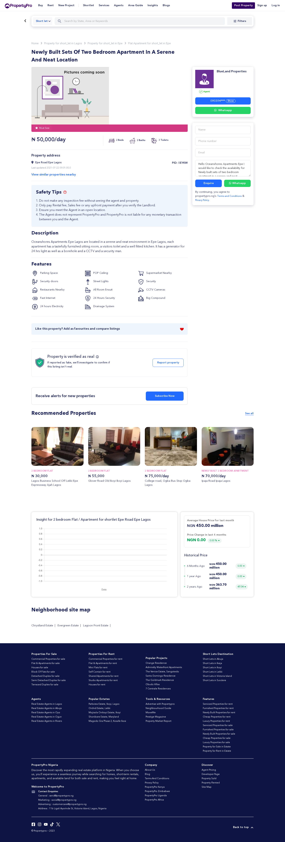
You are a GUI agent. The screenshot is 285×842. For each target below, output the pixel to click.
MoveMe (151, 712)
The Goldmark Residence (160, 680)
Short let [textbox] (42, 21)
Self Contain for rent (100, 672)
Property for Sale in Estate (217, 747)
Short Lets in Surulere (214, 680)
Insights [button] (153, 5)
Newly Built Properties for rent (219, 712)
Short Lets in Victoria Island (217, 676)
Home (35, 43)
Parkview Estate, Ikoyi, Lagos (104, 704)
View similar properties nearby (53, 174)
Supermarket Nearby (158, 273)
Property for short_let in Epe (105, 43)
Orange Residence (156, 663)
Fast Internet (47, 298)
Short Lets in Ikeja (212, 663)
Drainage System (103, 306)
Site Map (207, 787)
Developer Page (211, 774)
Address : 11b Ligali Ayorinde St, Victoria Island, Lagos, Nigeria (72, 808)
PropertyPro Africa (154, 800)
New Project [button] (66, 5)
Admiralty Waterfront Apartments (164, 667)
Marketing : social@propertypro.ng (57, 800)
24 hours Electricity (51, 306)
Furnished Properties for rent (218, 708)
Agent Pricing (209, 770)
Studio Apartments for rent (103, 680)
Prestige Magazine (156, 717)
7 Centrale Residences (158, 689)
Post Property (243, 5)
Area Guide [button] (135, 5)
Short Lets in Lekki (212, 672)
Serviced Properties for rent (218, 704)
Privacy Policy (152, 783)
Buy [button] (40, 5)
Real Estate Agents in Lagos (46, 704)
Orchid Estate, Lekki (99, 708)
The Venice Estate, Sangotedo (162, 672)
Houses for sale (39, 668)
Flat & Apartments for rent (103, 663)
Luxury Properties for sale (216, 742)
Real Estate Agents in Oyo (45, 712)
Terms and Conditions (229, 196)
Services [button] (104, 5)
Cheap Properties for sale (217, 738)
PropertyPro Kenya (155, 787)
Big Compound (155, 298)
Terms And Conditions (157, 778)
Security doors (48, 281)
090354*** (222, 100)
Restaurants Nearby (52, 289)
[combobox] (42, 21)
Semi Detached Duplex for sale (48, 680)
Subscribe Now (164, 396)
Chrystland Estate (42, 625)
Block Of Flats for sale (43, 672)
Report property (168, 362)
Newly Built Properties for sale (219, 734)
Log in (276, 5)
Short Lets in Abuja (213, 659)
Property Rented (211, 783)
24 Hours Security (103, 298)
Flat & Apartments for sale (45, 663)
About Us (150, 770)
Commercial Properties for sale (48, 659)
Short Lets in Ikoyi (212, 668)
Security (150, 281)
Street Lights (100, 281)
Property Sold (209, 778)
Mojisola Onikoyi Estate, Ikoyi (105, 712)
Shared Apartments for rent (103, 676)
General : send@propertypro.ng (55, 796)
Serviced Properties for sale (218, 725)
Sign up (262, 5)
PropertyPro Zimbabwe (157, 791)
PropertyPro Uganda (156, 795)
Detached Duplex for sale (45, 676)
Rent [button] (51, 5)
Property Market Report (158, 721)
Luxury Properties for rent (216, 721)
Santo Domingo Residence (160, 676)
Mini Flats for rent (98, 668)
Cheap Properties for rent (217, 717)
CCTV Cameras (155, 289)
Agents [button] (119, 5)
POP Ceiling (100, 273)
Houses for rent (97, 685)
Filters (242, 21)
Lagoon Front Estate (95, 625)
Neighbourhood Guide (158, 708)
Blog (147, 774)
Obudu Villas (153, 684)
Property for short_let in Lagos (63, 43)
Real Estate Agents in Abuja (46, 708)
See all (249, 413)
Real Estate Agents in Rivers (46, 721)
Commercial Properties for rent (105, 659)
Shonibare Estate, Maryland (104, 717)
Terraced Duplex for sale (44, 685)
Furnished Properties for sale (218, 730)
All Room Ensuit (102, 289)
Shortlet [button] (88, 5)
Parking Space (48, 273)
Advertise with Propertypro (160, 704)
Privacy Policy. (202, 200)
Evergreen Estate (68, 625)
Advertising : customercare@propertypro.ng (62, 804)
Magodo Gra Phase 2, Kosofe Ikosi (107, 721)
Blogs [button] (166, 5)
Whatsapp (225, 110)
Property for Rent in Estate (217, 751)
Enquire (209, 183)
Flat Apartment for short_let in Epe (149, 43)
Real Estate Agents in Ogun (46, 717)
